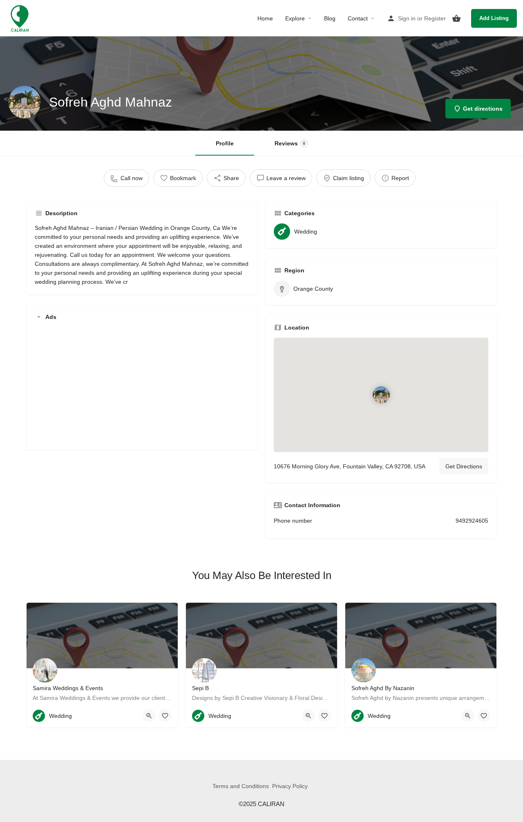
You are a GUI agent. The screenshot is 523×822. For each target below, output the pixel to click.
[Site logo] (20, 17)
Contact (358, 18)
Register (435, 18)
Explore (295, 18)
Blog (329, 18)
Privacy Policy (290, 786)
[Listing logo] (24, 102)
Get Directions (463, 466)
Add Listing (494, 18)
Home (265, 18)
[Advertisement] (142, 384)
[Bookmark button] (165, 715)
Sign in (407, 18)
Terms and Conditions (240, 786)
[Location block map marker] (381, 394)
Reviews (290, 143)
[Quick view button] (149, 715)
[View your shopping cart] (456, 18)
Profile (225, 143)
